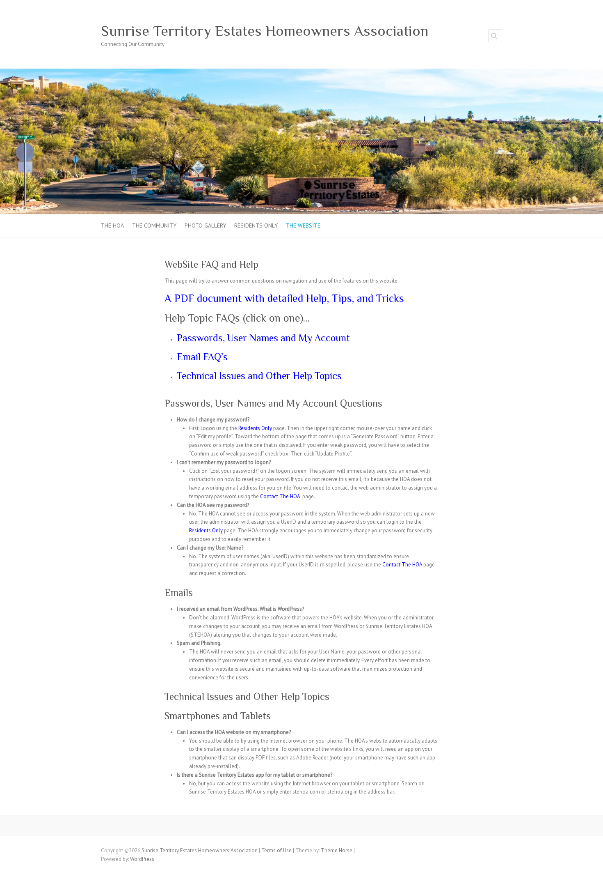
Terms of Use (276, 850)
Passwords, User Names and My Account (263, 337)
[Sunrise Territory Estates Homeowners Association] (301, 72)
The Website (303, 225)
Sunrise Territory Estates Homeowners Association (264, 31)
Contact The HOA (280, 496)
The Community (154, 225)
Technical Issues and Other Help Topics (259, 375)
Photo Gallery (205, 225)
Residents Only (256, 225)
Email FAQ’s (202, 356)
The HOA (112, 225)
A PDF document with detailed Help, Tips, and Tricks (284, 298)
